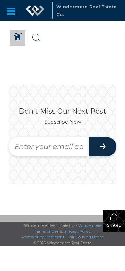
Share (114, 225)
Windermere (89, 225)
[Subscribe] (102, 146)
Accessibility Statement (42, 237)
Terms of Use (46, 231)
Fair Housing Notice (85, 237)
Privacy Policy (78, 231)
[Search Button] (36, 37)
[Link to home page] (35, 10)
